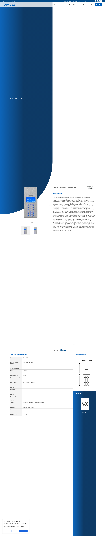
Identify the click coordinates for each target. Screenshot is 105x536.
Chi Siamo (55, 4)
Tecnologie (61, 4)
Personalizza (8, 530)
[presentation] (50, 204)
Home (49, 4)
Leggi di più (73, 344)
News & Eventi (71, 1)
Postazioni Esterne (57, 193)
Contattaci (98, 4)
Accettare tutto (23, 530)
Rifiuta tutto (15, 530)
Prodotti (68, 4)
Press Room (65, 1)
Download (91, 4)
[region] (15, 526)
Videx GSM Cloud (28, 1)
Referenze (75, 4)
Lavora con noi (77, 1)
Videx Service (21, 1)
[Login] (91, 1)
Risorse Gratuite (83, 4)
